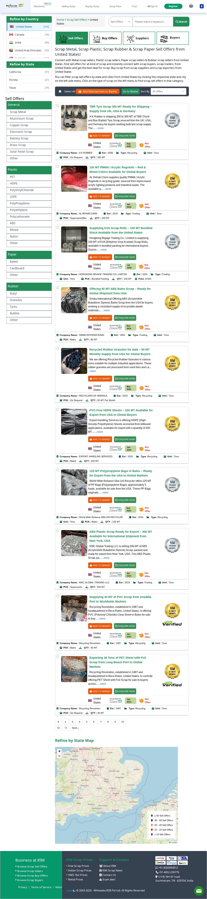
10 (122, 721)
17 (66, 727)
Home (60, 19)
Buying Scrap (92, 6)
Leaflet (174, 842)
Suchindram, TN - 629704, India (174, 880)
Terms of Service (41, 887)
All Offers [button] (158, 91)
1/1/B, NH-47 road (168, 876)
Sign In (154, 6)
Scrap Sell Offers (77, 19)
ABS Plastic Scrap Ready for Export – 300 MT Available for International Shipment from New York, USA (120, 536)
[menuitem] (15, 6)
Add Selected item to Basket (99, 91)
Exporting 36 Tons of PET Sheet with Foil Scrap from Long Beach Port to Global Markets (117, 662)
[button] (59, 751)
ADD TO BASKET (101, 135)
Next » (75, 727)
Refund (59, 887)
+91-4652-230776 (169, 872)
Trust (134, 6)
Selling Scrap (68, 6)
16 (58, 727)
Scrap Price (115, 6)
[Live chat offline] (199, 891)
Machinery (39, 6)
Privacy (22, 887)
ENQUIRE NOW (126, 135)
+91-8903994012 (168, 867)
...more (100, 128)
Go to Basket (130, 91)
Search (183, 21)
